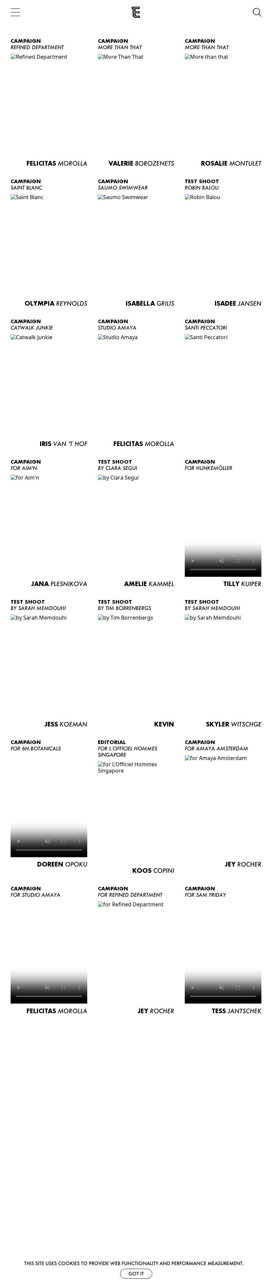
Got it (136, 1273)
